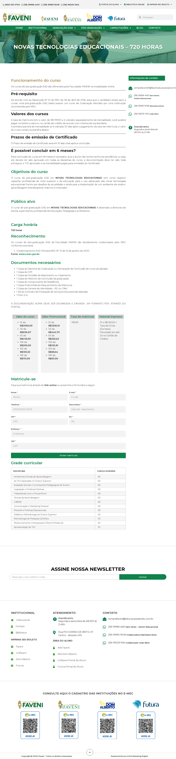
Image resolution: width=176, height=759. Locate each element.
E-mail (72, 392)
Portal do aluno (110, 4)
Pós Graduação (91, 28)
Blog (140, 28)
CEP (13, 441)
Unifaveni (21, 653)
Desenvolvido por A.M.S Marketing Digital (129, 756)
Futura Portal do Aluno (70, 666)
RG (70, 417)
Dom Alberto (23, 659)
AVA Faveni (64, 647)
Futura (20, 665)
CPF (13, 417)
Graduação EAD (63, 28)
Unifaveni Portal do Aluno (72, 660)
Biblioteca (21, 632)
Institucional (37, 28)
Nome (14, 392)
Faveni (19, 646)
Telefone (15, 405)
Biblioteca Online (135, 4)
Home (19, 28)
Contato (154, 28)
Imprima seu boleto (159, 4)
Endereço (15, 429)
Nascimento (74, 405)
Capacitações (119, 28)
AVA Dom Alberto (67, 654)
